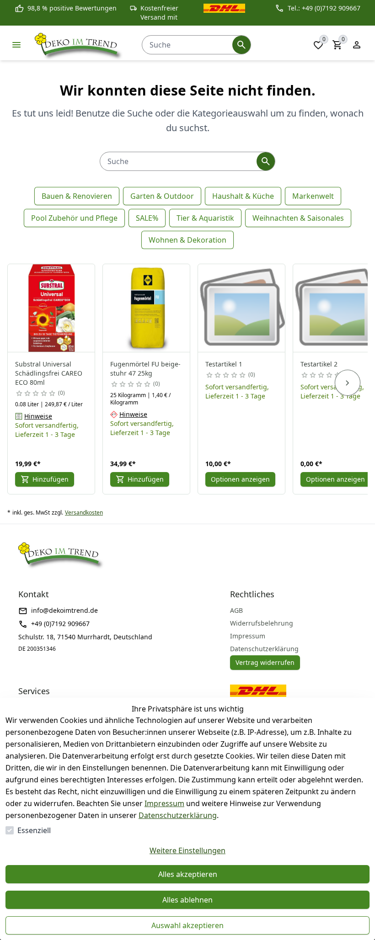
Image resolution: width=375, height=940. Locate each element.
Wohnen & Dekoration (187, 240)
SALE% (147, 218)
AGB (236, 610)
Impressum (164, 803)
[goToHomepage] (79, 45)
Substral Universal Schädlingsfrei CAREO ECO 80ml (48, 373)
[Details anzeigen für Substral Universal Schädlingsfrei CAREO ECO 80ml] (52, 308)
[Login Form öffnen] (357, 45)
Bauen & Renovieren (77, 196)
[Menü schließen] (16, 45)
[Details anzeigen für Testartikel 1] (242, 308)
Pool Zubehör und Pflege (74, 218)
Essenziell (34, 830)
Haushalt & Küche (243, 196)
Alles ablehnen (187, 900)
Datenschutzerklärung (178, 815)
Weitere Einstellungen (187, 850)
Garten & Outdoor (162, 196)
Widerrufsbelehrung (261, 623)
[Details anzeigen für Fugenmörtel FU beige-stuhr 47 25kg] (147, 308)
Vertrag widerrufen (265, 662)
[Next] (347, 383)
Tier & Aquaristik (205, 218)
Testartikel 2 (319, 364)
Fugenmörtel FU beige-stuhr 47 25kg (145, 368)
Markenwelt (313, 196)
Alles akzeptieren (187, 874)
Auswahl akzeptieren (187, 925)
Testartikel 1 (223, 364)
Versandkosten (84, 512)
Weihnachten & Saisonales (298, 218)
